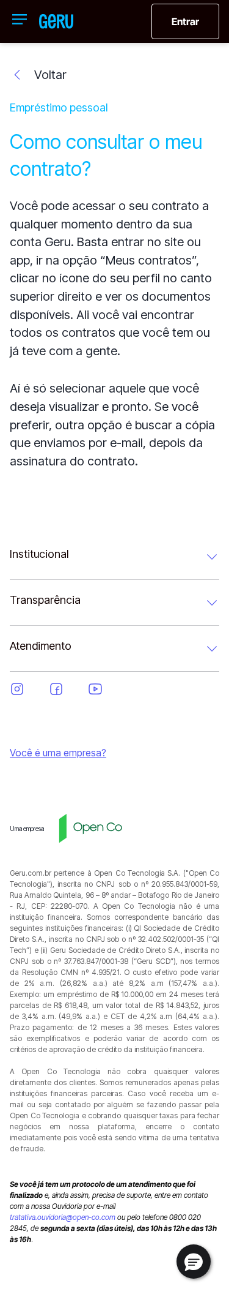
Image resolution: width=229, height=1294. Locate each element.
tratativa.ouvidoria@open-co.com (62, 1217)
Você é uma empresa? (58, 753)
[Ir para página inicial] (56, 21)
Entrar (185, 21)
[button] (193, 1261)
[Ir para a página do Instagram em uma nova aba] (24, 689)
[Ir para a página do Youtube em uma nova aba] (102, 689)
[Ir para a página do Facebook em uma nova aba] (63, 689)
